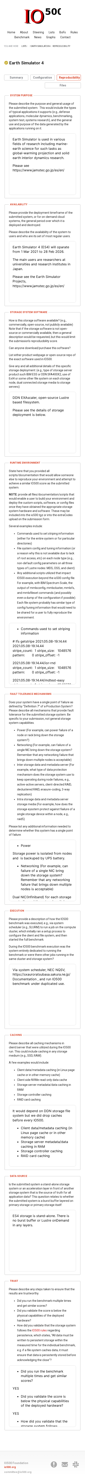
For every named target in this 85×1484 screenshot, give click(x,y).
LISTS (23, 46)
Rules (74, 32)
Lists (52, 32)
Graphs (50, 37)
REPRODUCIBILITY (61, 46)
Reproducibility (69, 77)
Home (11, 32)
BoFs (62, 32)
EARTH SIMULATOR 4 (41, 46)
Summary (16, 77)
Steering (38, 32)
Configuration (42, 77)
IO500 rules (39, 1330)
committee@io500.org (17, 1472)
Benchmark (22, 37)
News (37, 37)
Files (63, 85)
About (24, 32)
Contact (65, 37)
